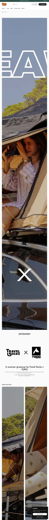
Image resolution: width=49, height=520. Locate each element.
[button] (43, 4)
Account (35, 4)
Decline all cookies (40, 517)
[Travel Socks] (4, 4)
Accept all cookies (40, 514)
